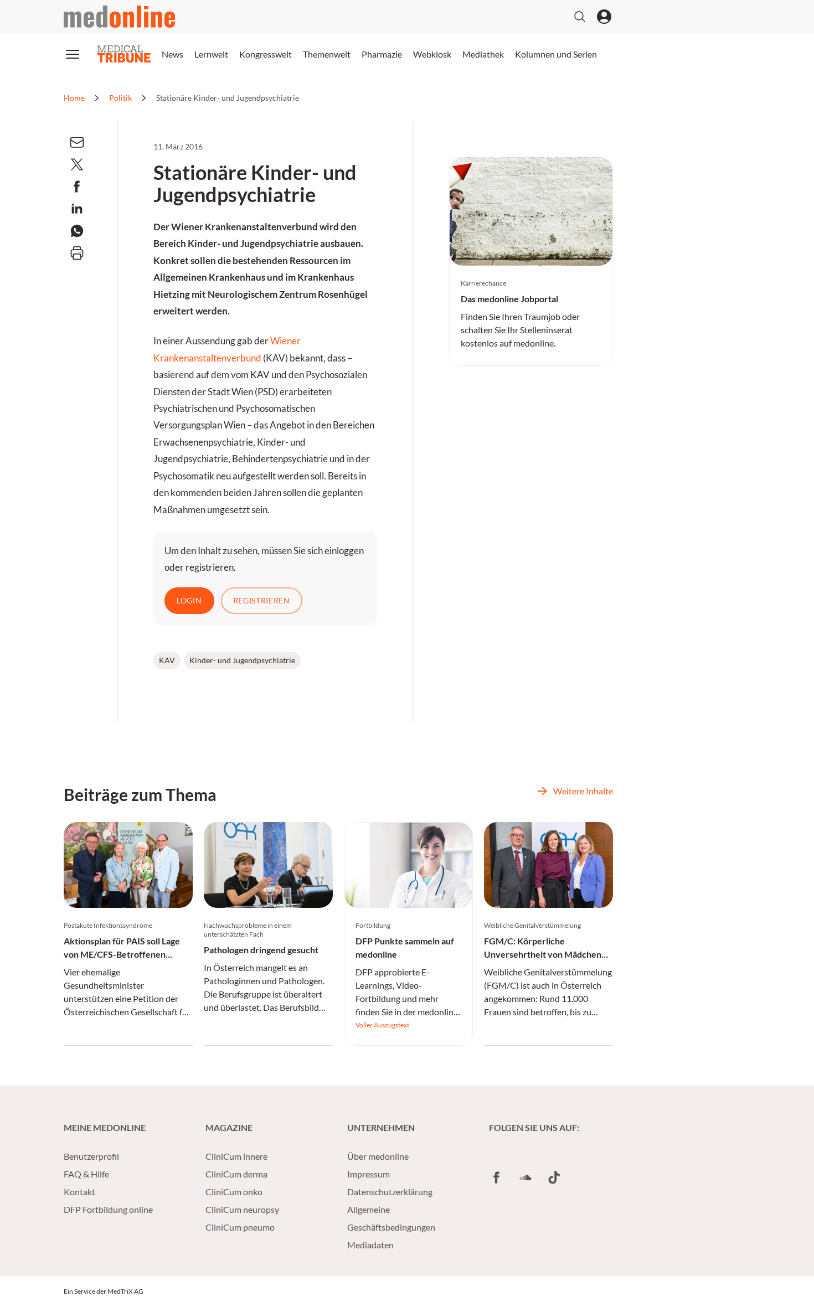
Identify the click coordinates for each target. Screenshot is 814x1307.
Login (189, 600)
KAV (167, 660)
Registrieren (261, 600)
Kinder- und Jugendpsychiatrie (242, 660)
